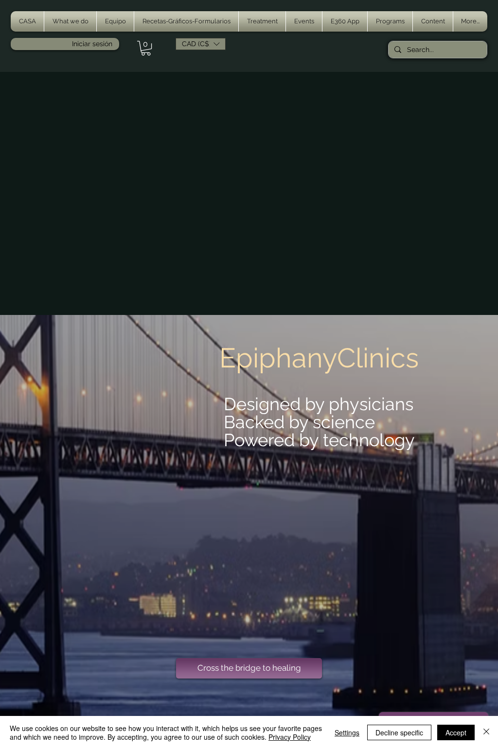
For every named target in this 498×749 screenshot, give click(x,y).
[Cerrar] (486, 732)
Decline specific (399, 732)
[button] (70, 21)
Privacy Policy (289, 737)
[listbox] (201, 44)
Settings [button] (347, 732)
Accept (455, 732)
